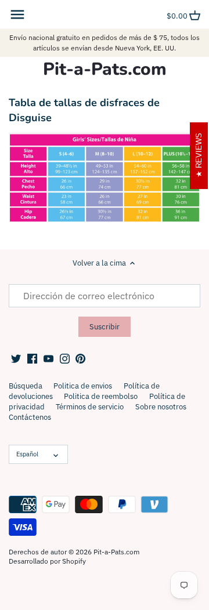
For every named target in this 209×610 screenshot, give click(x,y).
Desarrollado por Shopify (47, 561)
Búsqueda (25, 386)
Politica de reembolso (101, 396)
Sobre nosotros (160, 407)
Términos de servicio (90, 407)
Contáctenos (30, 417)
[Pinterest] (80, 358)
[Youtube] (48, 358)
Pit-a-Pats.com (105, 69)
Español (27, 454)
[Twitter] (16, 358)
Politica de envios (82, 386)
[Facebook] (32, 358)
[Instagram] (65, 358)
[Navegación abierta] (17, 14)
